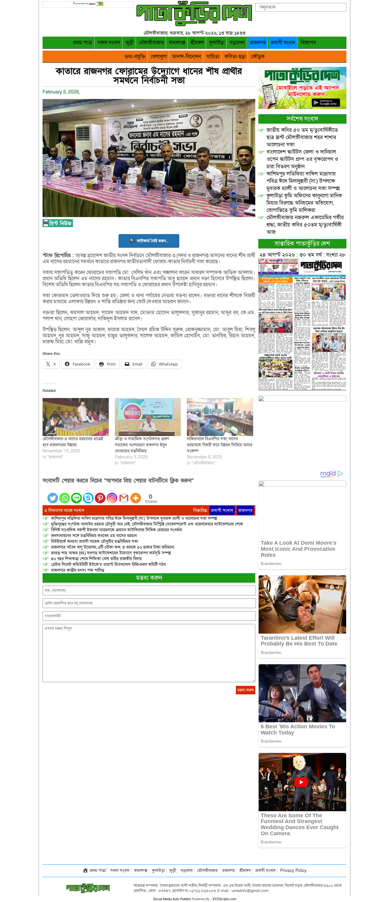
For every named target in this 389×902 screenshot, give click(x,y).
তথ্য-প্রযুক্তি (135, 56)
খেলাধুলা (159, 56)
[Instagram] (112, 494)
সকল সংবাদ (109, 42)
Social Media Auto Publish (172, 899)
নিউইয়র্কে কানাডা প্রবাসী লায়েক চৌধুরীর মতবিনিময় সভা (94, 541)
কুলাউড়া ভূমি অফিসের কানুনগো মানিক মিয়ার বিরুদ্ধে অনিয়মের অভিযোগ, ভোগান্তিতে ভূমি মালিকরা (304, 203)
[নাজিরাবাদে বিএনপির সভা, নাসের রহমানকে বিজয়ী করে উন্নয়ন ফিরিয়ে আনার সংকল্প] (220, 417)
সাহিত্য (212, 56)
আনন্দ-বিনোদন (186, 56)
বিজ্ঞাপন (308, 42)
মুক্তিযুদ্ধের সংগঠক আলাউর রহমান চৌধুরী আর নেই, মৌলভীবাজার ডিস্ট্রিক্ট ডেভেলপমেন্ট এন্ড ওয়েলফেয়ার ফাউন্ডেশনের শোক (147, 524)
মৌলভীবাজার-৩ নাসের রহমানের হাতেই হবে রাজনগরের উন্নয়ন (73, 442)
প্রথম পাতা (82, 42)
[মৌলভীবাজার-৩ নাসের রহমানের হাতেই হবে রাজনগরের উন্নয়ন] (76, 417)
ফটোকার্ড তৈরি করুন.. (152, 240)
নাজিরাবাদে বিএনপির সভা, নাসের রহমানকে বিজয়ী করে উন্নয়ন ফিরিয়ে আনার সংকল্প (219, 445)
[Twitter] (52, 494)
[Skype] (88, 494)
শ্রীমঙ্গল (197, 42)
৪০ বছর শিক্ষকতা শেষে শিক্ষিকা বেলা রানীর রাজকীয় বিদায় (96, 559)
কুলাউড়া (217, 42)
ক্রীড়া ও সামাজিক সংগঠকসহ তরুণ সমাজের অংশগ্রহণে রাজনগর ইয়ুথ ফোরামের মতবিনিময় (142, 445)
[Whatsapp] (64, 494)
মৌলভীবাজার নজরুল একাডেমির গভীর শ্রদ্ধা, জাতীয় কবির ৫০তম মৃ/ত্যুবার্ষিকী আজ (305, 225)
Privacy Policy (293, 870)
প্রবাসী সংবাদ (283, 42)
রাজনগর (258, 42)
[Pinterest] (100, 494)
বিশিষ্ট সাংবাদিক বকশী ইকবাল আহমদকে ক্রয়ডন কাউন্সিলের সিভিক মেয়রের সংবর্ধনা (116, 530)
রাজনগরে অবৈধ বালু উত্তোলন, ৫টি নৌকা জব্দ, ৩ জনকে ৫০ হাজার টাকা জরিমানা (112, 547)
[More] (135, 494)
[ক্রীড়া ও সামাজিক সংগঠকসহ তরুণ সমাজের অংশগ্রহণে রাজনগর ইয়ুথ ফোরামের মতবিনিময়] (148, 417)
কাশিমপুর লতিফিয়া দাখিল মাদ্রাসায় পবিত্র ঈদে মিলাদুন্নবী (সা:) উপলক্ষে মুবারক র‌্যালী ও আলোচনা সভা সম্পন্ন (134, 518)
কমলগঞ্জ (177, 42)
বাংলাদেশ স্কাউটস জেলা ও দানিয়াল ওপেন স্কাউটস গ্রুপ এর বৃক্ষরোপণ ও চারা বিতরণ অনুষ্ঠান (302, 159)
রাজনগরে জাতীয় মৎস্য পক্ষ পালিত (77, 570)
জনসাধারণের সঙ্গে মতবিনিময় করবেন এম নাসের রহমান (94, 536)
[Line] (76, 494)
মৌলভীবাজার (151, 42)
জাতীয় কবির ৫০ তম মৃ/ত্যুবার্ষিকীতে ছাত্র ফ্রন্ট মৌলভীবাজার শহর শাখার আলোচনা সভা (302, 137)
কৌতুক (258, 56)
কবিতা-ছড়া (235, 56)
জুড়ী (130, 42)
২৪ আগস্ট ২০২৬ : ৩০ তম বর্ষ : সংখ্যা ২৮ (303, 254)
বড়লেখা (237, 42)
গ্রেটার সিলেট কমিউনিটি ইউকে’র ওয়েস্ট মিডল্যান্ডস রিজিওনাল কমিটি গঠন (108, 564)
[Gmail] (124, 494)
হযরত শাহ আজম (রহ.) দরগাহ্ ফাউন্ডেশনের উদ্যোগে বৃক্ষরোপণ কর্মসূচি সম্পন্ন (111, 553)
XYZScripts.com (224, 899)
